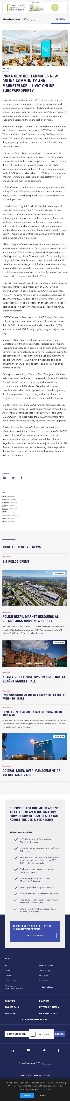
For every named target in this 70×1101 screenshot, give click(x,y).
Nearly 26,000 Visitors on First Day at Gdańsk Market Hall (33, 679)
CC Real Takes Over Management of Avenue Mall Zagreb (31, 773)
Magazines (10, 1013)
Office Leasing (44, 970)
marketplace (6, 515)
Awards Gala (12, 1007)
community (5, 502)
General (8, 975)
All (6, 965)
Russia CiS (43, 981)
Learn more (46, 1089)
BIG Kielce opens (15, 561)
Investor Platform (49, 1007)
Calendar (44, 1000)
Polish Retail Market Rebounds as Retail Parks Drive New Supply (30, 619)
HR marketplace (48, 1013)
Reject (43, 1095)
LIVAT (4, 512)
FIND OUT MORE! (35, 935)
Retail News (6, 69)
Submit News (47, 987)
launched (5, 509)
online (4, 518)
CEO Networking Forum (34, 1019)
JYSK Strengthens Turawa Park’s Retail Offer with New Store (33, 696)
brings (4, 496)
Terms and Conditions (41, 1075)
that (3, 521)
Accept (27, 1095)
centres (4, 499)
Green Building (11, 981)
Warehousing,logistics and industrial (14, 987)
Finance (8, 970)
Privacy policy (25, 1075)
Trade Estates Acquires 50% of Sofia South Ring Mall (32, 713)
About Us (10, 1000)
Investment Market (46, 965)
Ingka (4, 505)
